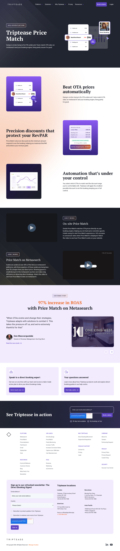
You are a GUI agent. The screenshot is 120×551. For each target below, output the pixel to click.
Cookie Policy (105, 457)
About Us (104, 436)
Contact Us (81, 449)
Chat (21, 453)
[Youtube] (111, 545)
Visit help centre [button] (71, 390)
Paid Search (23, 445)
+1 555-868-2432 (62, 514)
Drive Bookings (50, 436)
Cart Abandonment (51, 453)
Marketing (49, 466)
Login (79, 455)
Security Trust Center (107, 468)
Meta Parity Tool (24, 471)
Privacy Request (106, 455)
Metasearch (23, 436)
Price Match (23, 439)
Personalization (24, 442)
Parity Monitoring (51, 442)
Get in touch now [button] (16, 390)
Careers (104, 439)
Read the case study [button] (13, 343)
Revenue (48, 463)
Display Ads (23, 450)
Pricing (80, 452)
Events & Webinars (25, 463)
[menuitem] (38, 4)
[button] (112, 352)
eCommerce (49, 468)
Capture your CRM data (52, 450)
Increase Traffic (50, 445)
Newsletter (23, 474)
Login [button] (111, 4)
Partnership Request (107, 442)
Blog (21, 468)
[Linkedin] (107, 545)
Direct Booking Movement (85, 436)
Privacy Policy (105, 452)
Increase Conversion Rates (53, 447)
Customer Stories (25, 466)
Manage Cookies (33, 545)
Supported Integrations (84, 439)
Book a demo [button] (101, 4)
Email (21, 447)
